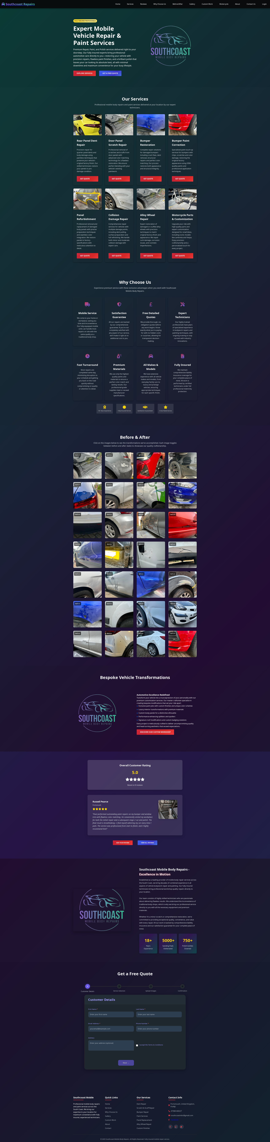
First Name (92, 1000)
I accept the (151, 1036)
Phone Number (142, 1015)
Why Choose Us (111, 1103)
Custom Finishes (143, 1119)
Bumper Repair (143, 1103)
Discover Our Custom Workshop (155, 732)
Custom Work (110, 1111)
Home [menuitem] (117, 4)
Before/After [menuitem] (178, 4)
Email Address (93, 1015)
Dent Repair (141, 1095)
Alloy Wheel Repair (144, 1115)
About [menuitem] (237, 4)
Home (107, 1095)
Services (108, 1099)
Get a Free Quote (110, 73)
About (107, 1115)
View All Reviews (147, 834)
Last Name (140, 1000)
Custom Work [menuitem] (207, 4)
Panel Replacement (144, 1111)
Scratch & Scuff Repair (145, 1099)
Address (91, 1029)
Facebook (174, 1111)
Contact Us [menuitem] (251, 4)
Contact (108, 1119)
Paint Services (142, 1107)
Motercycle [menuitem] (223, 4)
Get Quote (85, 179)
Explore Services (84, 73)
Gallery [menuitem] (192, 4)
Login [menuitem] (264, 4)
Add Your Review (122, 834)
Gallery (108, 1107)
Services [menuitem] (130, 4)
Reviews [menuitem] (143, 4)
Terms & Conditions (155, 1036)
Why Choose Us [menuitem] (159, 4)
